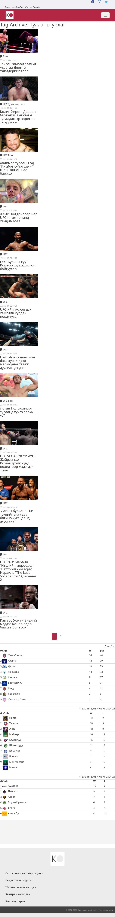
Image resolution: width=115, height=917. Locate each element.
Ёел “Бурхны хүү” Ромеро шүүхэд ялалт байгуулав (18, 265)
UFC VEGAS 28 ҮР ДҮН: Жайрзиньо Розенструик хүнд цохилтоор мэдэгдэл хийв (17, 463)
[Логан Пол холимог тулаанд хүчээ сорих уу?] (19, 392)
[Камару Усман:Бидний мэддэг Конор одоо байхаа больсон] (19, 604)
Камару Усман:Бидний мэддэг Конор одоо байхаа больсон (18, 624)
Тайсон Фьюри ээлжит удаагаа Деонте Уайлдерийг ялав (18, 67)
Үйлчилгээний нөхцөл (20, 887)
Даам (7, 7)
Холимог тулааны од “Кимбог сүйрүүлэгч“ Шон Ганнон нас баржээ (17, 168)
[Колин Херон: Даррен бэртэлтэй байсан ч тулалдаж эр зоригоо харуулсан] (19, 95)
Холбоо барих (15, 901)
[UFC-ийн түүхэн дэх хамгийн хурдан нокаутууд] (19, 293)
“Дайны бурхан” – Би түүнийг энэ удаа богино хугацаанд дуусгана (16, 516)
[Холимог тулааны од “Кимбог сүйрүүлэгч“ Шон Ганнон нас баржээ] (19, 146)
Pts (102, 650)
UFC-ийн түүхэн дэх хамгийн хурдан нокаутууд (15, 313)
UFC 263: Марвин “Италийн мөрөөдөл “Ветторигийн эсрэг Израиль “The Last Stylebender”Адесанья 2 (18, 571)
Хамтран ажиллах (17, 894)
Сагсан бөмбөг (33, 7)
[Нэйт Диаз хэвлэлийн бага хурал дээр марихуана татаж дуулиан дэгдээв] (19, 341)
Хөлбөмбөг (18, 7)
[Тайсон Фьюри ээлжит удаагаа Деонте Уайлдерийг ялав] (19, 47)
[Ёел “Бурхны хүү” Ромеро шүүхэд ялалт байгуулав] (19, 245)
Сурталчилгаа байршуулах (24, 873)
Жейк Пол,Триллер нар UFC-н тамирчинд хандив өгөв (18, 217)
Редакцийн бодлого (19, 880)
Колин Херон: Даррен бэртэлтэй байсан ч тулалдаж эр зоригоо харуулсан (18, 116)
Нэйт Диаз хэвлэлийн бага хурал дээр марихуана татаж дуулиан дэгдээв (17, 362)
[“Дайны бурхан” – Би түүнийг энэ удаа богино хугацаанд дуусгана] (19, 494)
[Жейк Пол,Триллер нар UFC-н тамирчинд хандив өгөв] (19, 198)
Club (4, 650)
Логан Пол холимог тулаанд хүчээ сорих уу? (17, 412)
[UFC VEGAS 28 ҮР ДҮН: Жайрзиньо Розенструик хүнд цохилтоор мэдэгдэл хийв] (19, 440)
